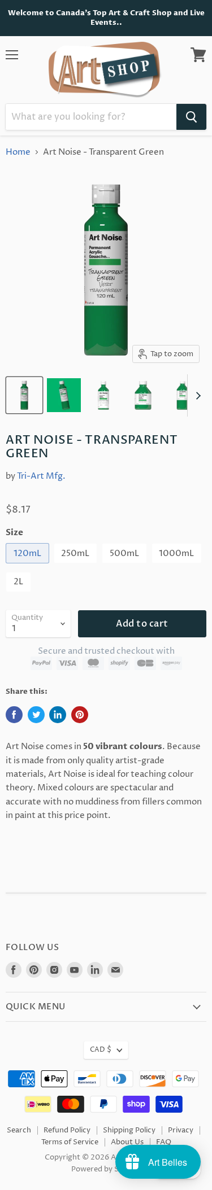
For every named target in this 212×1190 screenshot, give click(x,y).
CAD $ (100, 1050)
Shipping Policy (129, 1130)
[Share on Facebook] (14, 714)
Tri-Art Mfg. (41, 476)
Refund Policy (67, 1130)
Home (18, 152)
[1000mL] (178, 566)
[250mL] (77, 566)
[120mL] (29, 566)
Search (19, 1130)
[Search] (191, 117)
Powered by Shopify (106, 1169)
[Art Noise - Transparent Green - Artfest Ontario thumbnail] (24, 395)
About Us (127, 1142)
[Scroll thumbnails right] (196, 395)
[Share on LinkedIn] (57, 714)
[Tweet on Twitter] (36, 714)
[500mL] (126, 566)
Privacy (180, 1130)
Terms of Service (69, 1142)
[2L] (20, 595)
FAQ (163, 1142)
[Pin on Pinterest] (79, 714)
